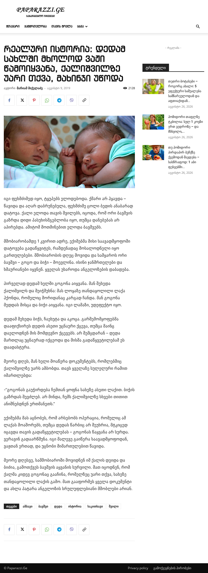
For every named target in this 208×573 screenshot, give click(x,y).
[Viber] (71, 100)
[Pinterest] (34, 100)
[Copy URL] (84, 100)
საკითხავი (95, 506)
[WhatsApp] (46, 100)
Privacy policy (138, 568)
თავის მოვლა (61, 26)
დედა (58, 506)
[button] (197, 26)
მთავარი (13, 26)
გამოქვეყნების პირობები (172, 568)
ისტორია (75, 506)
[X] (21, 100)
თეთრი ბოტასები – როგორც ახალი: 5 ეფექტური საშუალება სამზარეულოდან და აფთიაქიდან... (184, 91)
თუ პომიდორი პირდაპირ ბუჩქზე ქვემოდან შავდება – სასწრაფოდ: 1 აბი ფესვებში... (183, 157)
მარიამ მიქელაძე (30, 88)
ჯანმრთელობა (35, 26)
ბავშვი (43, 506)
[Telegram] (59, 100)
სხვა (80, 26)
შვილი (114, 506)
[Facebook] (9, 100)
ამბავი (27, 506)
